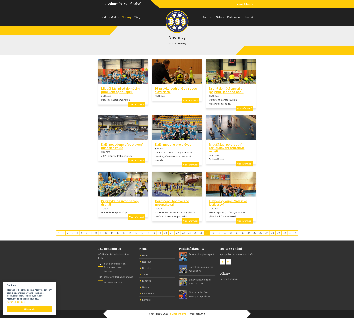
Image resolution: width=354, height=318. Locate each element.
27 (207, 232)
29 (219, 232)
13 (124, 232)
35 (254, 232)
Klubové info (234, 17)
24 (189, 232)
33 (243, 232)
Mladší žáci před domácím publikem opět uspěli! (120, 90)
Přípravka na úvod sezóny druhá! (120, 202)
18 (153, 232)
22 (177, 232)
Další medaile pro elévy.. (173, 144)
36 (260, 232)
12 (118, 232)
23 (183, 232)
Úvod (103, 17)
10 (106, 232)
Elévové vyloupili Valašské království (228, 202)
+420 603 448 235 (113, 282)
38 (272, 232)
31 (231, 232)
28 (213, 232)
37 (266, 232)
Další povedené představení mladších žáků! (122, 146)
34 (249, 232)
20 (165, 232)
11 (112, 232)
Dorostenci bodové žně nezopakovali (172, 202)
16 (141, 232)
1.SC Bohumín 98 (177, 313)
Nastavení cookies (16, 302)
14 (130, 232)
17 (147, 232)
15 (136, 232)
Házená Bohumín (244, 4)
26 (201, 232)
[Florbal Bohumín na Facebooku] (222, 261)
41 (290, 232)
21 (171, 232)
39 (278, 232)
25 (195, 232)
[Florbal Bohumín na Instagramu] (228, 261)
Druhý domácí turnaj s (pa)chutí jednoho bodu (226, 90)
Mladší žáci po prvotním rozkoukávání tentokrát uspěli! (226, 147)
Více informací (136, 104)
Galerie (220, 17)
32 (237, 232)
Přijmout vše (29, 309)
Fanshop (208, 17)
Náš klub (114, 17)
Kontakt (249, 17)
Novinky (126, 17)
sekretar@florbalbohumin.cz (118, 276)
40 (284, 232)
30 (225, 232)
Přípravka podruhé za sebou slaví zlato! (176, 90)
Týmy (137, 17)
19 (159, 232)
